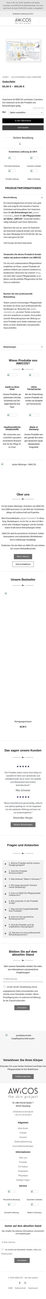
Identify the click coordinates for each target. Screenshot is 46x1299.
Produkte (23, 1162)
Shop (38, 273)
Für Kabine (23, 1167)
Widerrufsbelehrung (23, 1142)
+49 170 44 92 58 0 (23, 1115)
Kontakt (23, 1133)
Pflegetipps (23, 1175)
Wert (4, 112)
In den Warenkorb (23, 121)
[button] (3, 21)
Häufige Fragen (23, 1180)
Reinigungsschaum (23, 722)
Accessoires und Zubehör (26, 77)
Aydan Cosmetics (28, 518)
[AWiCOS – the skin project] (23, 21)
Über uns (23, 1158)
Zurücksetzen (38, 108)
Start (5, 77)
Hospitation (23, 1171)
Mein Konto (23, 1128)
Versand (23, 1137)
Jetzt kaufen (23, 127)
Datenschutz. (7, 1254)
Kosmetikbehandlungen (23, 1146)
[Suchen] (37, 21)
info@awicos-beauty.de (23, 1112)
